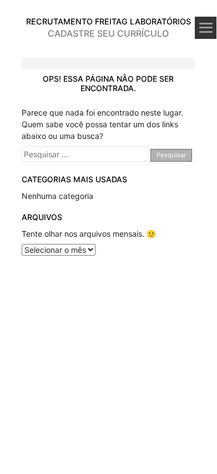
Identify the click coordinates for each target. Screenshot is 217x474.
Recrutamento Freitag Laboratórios (108, 21)
